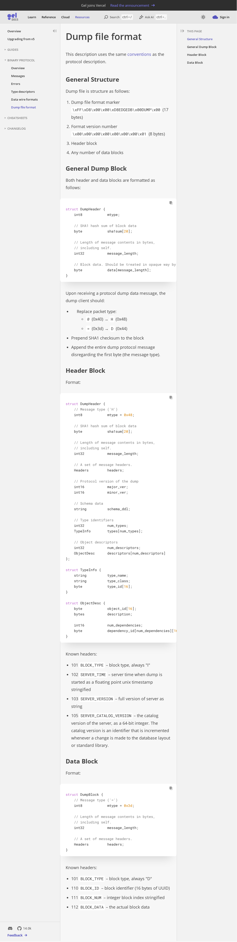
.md (165, 36)
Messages (18, 76)
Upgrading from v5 (20, 39)
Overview (14, 31)
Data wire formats (24, 99)
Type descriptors (23, 91)
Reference (49, 17)
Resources (82, 17)
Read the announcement (129, 5)
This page (194, 31)
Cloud (65, 17)
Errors (15, 84)
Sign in (224, 17)
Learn (32, 17)
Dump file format (23, 107)
